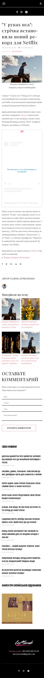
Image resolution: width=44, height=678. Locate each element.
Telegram (7, 257)
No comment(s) (27, 48)
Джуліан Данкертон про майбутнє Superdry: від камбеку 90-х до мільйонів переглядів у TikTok (21, 459)
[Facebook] (17, 12)
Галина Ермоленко (22, 278)
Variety (23, 115)
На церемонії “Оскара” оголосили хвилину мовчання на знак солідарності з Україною (10, 359)
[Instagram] (21, 12)
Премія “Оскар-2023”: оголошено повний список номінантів (30, 324)
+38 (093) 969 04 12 (30, 651)
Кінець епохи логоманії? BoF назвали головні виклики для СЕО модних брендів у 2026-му (20, 534)
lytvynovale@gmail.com (24, 654)
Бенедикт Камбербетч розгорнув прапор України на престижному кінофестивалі (30, 359)
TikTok (34, 251)
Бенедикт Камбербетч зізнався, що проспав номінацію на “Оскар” (11, 324)
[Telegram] (26, 12)
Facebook (25, 257)
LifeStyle (6, 51)
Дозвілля (17, 51)
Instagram (15, 257)
